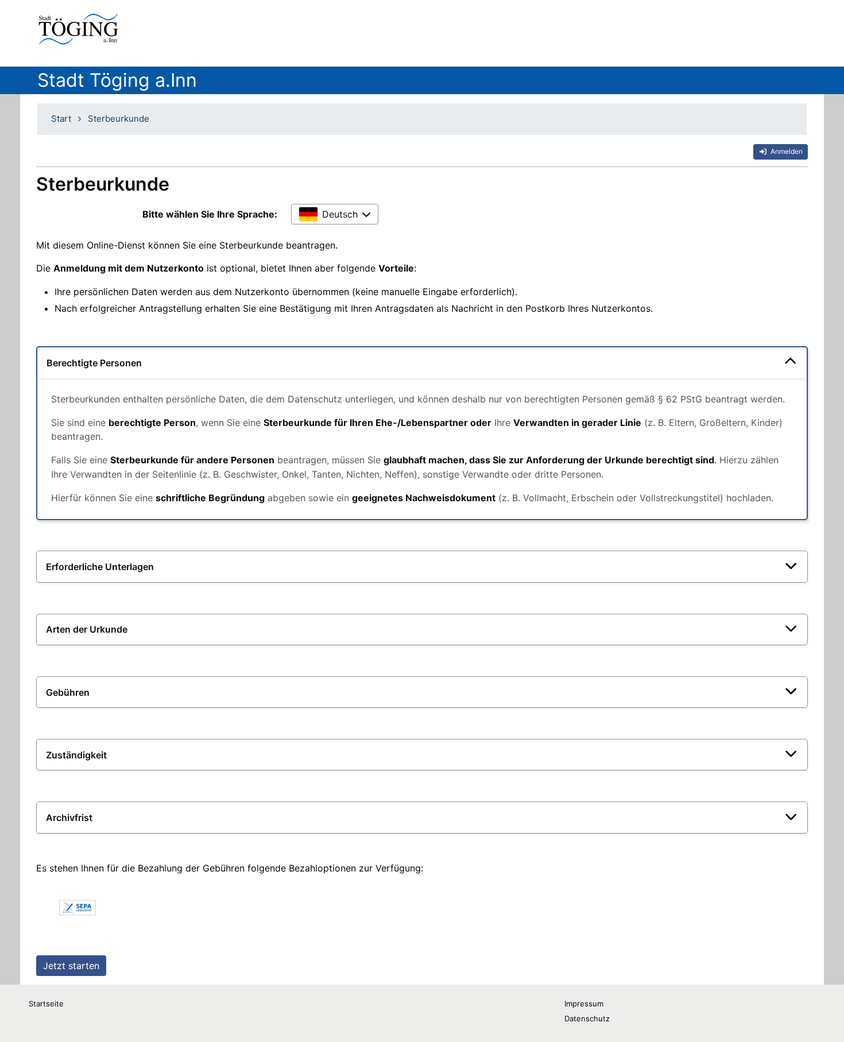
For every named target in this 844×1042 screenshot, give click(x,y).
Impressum (583, 1003)
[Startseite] (81, 28)
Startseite (46, 1003)
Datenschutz (587, 1018)
